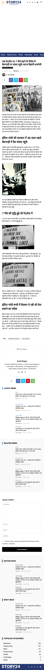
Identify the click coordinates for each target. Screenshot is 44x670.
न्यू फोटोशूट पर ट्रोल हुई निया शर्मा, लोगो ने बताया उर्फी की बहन (27, 590)
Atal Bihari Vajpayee (14, 338)
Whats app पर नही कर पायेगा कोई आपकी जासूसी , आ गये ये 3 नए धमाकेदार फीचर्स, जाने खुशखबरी (28, 419)
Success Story (19, 404)
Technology (18, 415)
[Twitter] (32, 2)
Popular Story (7, 67)
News (16, 392)
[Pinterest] (21, 80)
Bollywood (18, 426)
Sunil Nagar (11, 74)
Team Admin (18, 423)
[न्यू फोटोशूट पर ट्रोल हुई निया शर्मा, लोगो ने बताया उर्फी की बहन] (8, 430)
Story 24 (17, 398)
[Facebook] (27, 2)
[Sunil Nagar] (4, 74)
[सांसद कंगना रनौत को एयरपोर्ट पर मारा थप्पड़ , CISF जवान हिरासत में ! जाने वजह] (8, 396)
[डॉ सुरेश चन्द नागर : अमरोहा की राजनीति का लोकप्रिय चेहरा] (8, 408)
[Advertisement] (22, 28)
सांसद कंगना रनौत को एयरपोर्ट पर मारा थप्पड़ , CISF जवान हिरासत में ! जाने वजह (28, 395)
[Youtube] (37, 2)
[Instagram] (30, 2)
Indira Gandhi (25, 338)
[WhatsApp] (35, 2)
